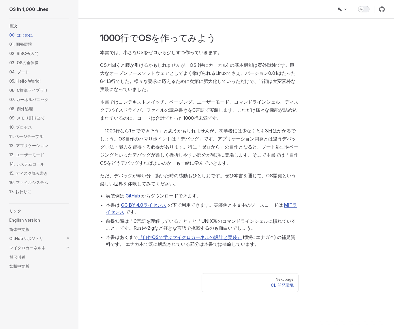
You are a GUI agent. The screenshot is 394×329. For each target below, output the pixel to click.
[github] (382, 9)
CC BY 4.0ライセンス (143, 205)
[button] (39, 26)
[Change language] (342, 9)
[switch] (363, 9)
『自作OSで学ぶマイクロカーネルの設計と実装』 (190, 237)
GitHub (132, 196)
